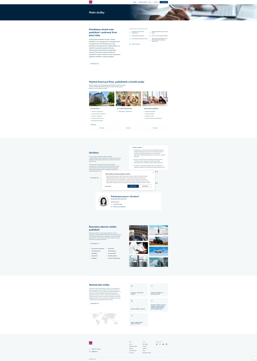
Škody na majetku (137, 147)
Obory (144, 350)
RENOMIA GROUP (143, 2)
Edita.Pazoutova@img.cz (119, 206)
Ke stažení (131, 352)
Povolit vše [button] (133, 186)
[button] (108, 186)
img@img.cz (94, 351)
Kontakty (156, 2)
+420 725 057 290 (117, 204)
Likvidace (145, 348)
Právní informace (133, 350)
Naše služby (145, 344)
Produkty (145, 346)
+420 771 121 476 (95, 349)
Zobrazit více (93, 124)
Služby (134, 2)
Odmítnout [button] (145, 186)
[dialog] (128, 180)
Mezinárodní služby (147, 352)
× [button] (153, 172)
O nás (149, 2)
